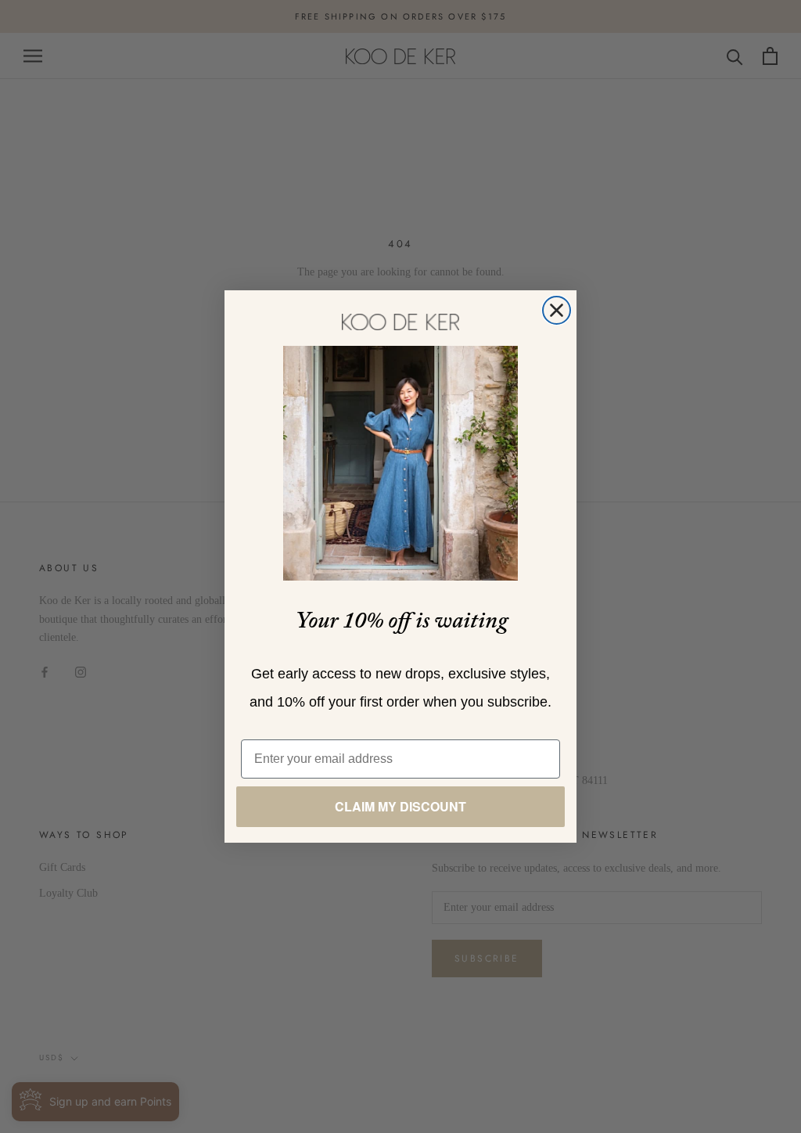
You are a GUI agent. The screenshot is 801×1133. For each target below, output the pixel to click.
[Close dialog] (556, 310)
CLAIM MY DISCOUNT (400, 806)
